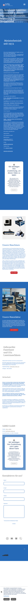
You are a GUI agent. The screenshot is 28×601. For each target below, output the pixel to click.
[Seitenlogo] (7, 4)
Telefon (5, 495)
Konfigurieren (6, 596)
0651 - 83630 (8, 429)
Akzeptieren (14, 189)
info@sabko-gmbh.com (14, 366)
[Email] (16, 538)
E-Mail (5, 488)
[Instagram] (7, 538)
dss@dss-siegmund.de (8, 144)
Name (5, 480)
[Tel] (20, 538)
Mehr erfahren (14, 272)
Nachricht (5, 503)
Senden (14, 523)
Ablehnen (13, 599)
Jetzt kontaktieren (14, 329)
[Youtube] (11, 538)
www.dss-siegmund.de (8, 151)
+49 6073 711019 (8, 148)
